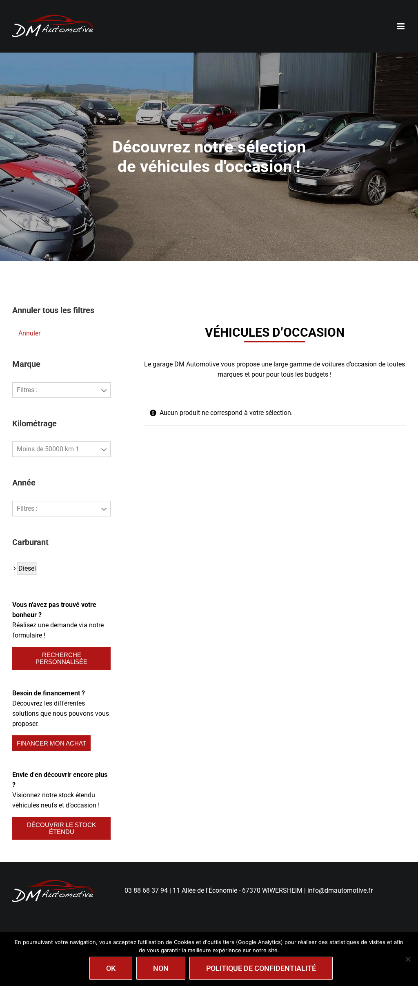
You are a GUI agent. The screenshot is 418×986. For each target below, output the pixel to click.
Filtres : (27, 390)
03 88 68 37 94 (146, 890)
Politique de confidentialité (261, 968)
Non (161, 968)
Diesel (27, 568)
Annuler (29, 333)
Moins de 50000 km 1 (48, 449)
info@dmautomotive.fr (340, 890)
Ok (111, 968)
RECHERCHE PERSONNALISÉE (61, 658)
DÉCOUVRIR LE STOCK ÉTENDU (61, 828)
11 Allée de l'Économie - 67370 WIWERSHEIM (237, 890)
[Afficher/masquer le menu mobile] (401, 26)
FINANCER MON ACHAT (51, 743)
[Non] (408, 959)
